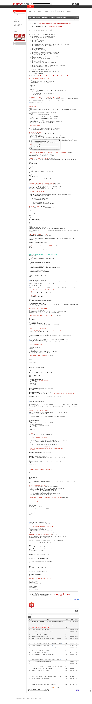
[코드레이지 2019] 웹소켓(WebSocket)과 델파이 (40, 670)
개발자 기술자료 (17, 25)
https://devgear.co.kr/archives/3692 (55, 26)
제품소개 (28, 698)
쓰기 (77, 690)
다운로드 (24, 698)
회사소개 (32, 698)
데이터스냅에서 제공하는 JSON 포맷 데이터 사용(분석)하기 (43, 647)
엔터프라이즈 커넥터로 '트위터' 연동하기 (39, 652)
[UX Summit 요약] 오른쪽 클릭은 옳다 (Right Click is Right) (43, 625)
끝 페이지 (56, 687)
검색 (28, 690)
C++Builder (46, 11)
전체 (30, 11)
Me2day (75, 599)
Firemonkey (69, 11)
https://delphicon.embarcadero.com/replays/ (61, 24)
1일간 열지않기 (37, 146)
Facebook (77, 599)
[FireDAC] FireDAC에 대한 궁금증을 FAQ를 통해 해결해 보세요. (43, 684)
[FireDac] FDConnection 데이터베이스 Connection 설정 (42, 645)
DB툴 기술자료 (16, 29)
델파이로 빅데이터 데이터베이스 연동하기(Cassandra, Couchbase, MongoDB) (46, 676)
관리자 (30, 19)
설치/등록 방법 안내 (17, 19)
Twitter (74, 599)
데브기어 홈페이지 (19, 698)
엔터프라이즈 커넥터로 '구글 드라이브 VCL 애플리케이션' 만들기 (43, 654)
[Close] (59, 140)
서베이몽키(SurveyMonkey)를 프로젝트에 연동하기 (41, 661)
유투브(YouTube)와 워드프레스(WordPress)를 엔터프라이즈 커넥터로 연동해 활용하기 (47, 666)
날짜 (72, 619)
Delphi (39, 11)
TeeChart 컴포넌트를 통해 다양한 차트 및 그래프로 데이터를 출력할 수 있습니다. (46, 643)
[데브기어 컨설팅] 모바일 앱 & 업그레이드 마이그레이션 (42, 631)
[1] (52, 631)
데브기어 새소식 (17, 12)
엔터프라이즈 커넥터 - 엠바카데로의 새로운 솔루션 (41, 650)
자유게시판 (16, 14)
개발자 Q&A (16, 26)
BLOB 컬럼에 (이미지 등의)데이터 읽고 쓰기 (40, 641)
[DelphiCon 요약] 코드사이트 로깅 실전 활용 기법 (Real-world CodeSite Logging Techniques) (50, 17)
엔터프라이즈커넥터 (60, 11)
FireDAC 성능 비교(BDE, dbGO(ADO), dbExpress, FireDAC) (43, 668)
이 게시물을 (71, 599)
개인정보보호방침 (38, 698)
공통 (34, 11)
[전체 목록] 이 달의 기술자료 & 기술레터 (39, 634)
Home (30, 6)
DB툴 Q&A (16, 31)
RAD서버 (52, 11)
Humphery (67, 647)
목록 (77, 610)
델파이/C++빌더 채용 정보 (18, 17)
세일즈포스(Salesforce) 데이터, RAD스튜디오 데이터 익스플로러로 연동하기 (46, 659)
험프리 (66, 638)
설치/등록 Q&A (16, 21)
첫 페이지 (50, 687)
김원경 (66, 645)
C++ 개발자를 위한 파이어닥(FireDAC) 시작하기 (41, 678)
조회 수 (76, 619)
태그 (48, 690)
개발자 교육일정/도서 (18, 24)
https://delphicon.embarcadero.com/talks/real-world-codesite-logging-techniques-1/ (55, 23)
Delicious (78, 599)
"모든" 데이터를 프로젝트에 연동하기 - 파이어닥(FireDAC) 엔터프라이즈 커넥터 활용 (47, 663)
